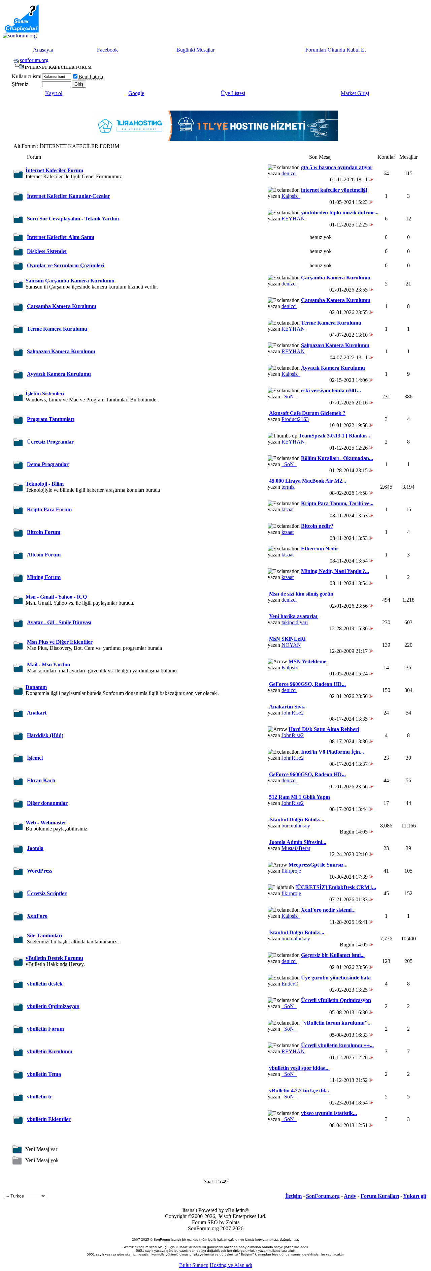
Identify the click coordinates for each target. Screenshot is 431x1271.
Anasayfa (43, 50)
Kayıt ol (53, 93)
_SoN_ (289, 396)
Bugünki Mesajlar (195, 50)
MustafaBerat (295, 848)
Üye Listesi (233, 93)
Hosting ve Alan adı (231, 1265)
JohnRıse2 (292, 713)
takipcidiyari (294, 622)
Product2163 (295, 419)
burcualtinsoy (295, 825)
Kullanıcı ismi (26, 76)
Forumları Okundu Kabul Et (335, 50)
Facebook (107, 50)
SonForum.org (323, 1196)
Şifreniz (20, 84)
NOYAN (291, 645)
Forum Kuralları (380, 1196)
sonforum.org (34, 60)
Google (136, 93)
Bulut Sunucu (193, 1265)
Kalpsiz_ (290, 196)
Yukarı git (414, 1196)
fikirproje (291, 871)
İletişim (293, 1196)
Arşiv (350, 1196)
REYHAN (293, 218)
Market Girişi (355, 93)
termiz (288, 487)
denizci (289, 173)
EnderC (289, 984)
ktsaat (287, 509)
